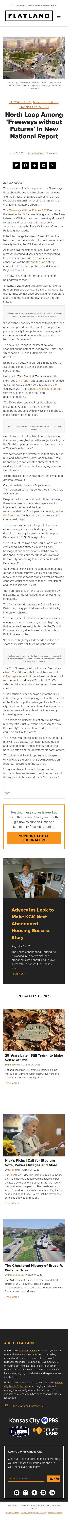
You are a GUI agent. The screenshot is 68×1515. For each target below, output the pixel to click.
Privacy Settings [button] (12, 1512)
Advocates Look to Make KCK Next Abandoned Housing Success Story (33, 923)
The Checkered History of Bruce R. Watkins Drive (34, 1268)
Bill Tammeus (14, 1064)
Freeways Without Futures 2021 (29, 210)
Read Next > (19, 973)
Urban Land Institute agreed (44, 389)
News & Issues (46, 102)
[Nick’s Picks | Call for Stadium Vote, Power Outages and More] (34, 1135)
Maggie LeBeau (16, 1274)
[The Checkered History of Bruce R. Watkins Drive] (34, 1240)
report (26, 380)
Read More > (12, 1083)
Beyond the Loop (36, 262)
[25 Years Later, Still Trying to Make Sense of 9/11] (34, 1030)
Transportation (34, 106)
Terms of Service (55, 1512)
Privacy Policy (27, 1512)
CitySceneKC (20, 102)
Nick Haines (14, 1169)
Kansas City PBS (28, 1350)
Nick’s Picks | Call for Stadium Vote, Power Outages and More (31, 1163)
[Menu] (58, 16)
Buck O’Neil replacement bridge (31, 674)
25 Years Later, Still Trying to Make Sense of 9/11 (34, 1058)
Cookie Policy (40, 1512)
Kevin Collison (35, 153)
